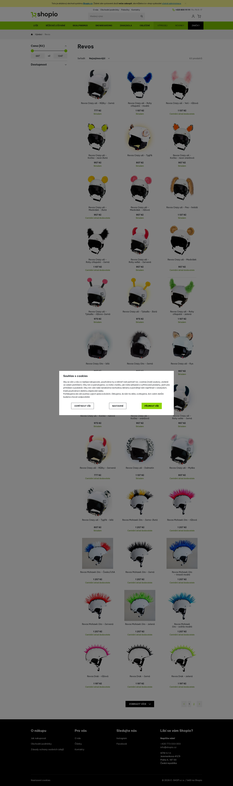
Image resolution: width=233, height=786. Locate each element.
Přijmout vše (152, 406)
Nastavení (117, 406)
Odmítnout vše (82, 406)
